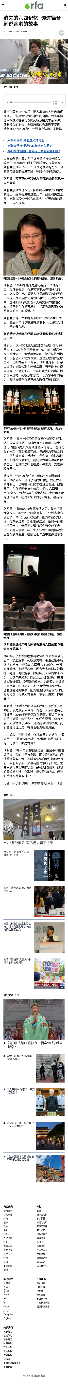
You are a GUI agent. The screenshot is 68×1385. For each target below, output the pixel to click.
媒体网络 (7, 1246)
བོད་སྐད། (6, 1306)
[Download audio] (62, 102)
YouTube (41, 1283)
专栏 (5, 1254)
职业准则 (7, 1347)
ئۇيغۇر (6, 1310)
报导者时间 (42, 1214)
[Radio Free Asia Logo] (34, 5)
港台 (5, 1230)
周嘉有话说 (42, 1258)
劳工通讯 (41, 1230)
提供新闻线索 (43, 1306)
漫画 (5, 1262)
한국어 (6, 1294)
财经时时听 (42, 1222)
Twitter (40, 1291)
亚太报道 (7, 1214)
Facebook (41, 1287)
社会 (5, 1242)
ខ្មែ (4, 1302)
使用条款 (7, 1355)
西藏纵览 (41, 1246)
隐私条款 (7, 1351)
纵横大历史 (42, 1266)
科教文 (6, 1234)
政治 (5, 1226)
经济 (5, 1222)
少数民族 (7, 1250)
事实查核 (7, 1266)
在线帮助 (7, 1335)
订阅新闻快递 (43, 1302)
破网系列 (7, 1343)
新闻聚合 (41, 1294)
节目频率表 (42, 1298)
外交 (5, 1218)
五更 (39, 1210)
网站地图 (7, 1359)
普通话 (6, 1283)
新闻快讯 (7, 1210)
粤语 (5, 1287)
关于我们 (7, 1331)
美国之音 (7, 1367)
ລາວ (5, 1298)
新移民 (40, 1242)
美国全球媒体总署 (12, 1363)
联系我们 (7, 1339)
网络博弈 (41, 1238)
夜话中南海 (42, 1250)
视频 (5, 1270)
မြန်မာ (6, 1291)
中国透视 (41, 1254)
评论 (5, 1258)
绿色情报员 (42, 1234)
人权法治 (7, 1238)
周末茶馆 (41, 1262)
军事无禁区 (42, 1226)
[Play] (8, 102)
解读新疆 (41, 1218)
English (7, 1318)
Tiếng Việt (8, 1314)
